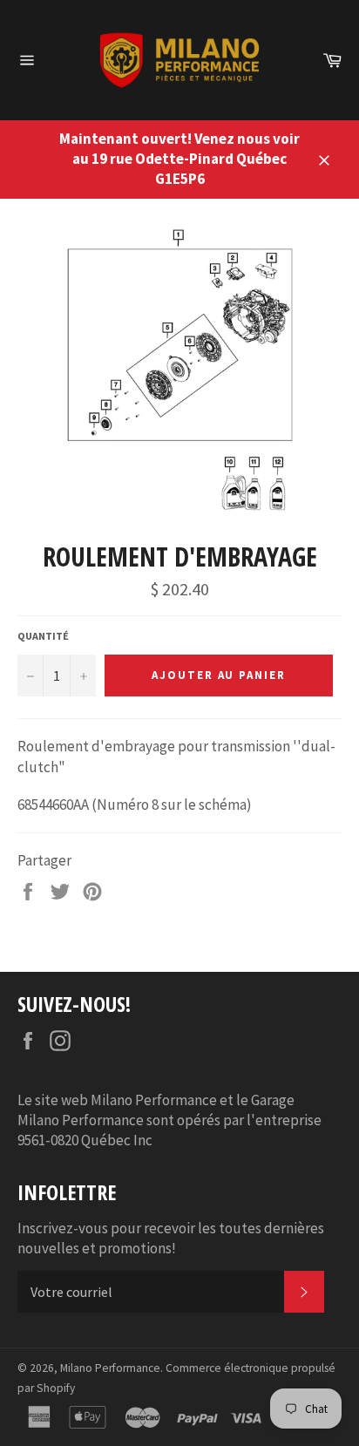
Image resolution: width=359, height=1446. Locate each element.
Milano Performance (110, 1368)
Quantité (43, 635)
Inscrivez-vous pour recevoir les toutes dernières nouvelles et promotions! (170, 1238)
